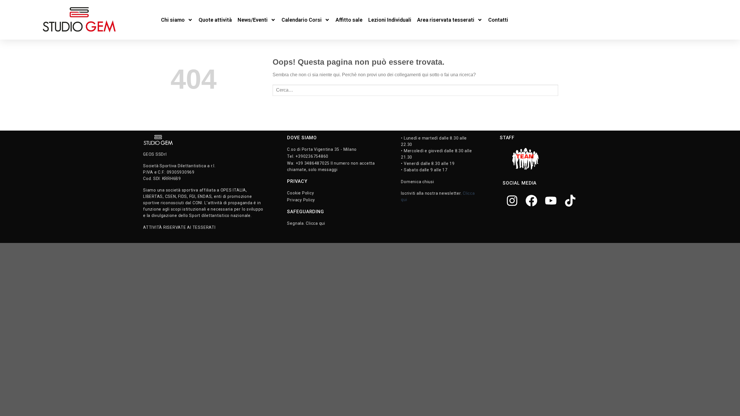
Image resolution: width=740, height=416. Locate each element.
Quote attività (215, 20)
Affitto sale (349, 20)
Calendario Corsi (302, 20)
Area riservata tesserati (445, 20)
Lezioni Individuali (389, 20)
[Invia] (563, 90)
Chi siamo (173, 20)
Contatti (498, 20)
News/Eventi (253, 20)
